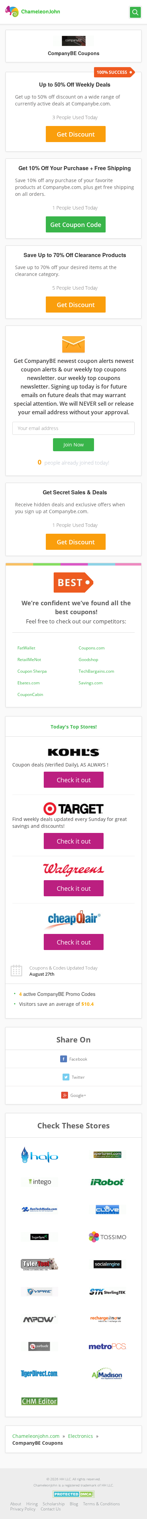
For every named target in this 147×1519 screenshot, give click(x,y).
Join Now (74, 444)
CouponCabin (30, 694)
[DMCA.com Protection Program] (74, 1493)
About (15, 1503)
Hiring (32, 1503)
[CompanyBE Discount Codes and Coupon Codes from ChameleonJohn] (33, 11)
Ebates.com (28, 683)
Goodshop (88, 659)
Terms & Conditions (101, 1503)
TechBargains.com (96, 671)
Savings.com (91, 683)
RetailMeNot (29, 659)
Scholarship (54, 1503)
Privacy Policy (23, 1508)
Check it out (74, 780)
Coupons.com (92, 648)
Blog (74, 1503)
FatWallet (26, 648)
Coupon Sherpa (32, 671)
